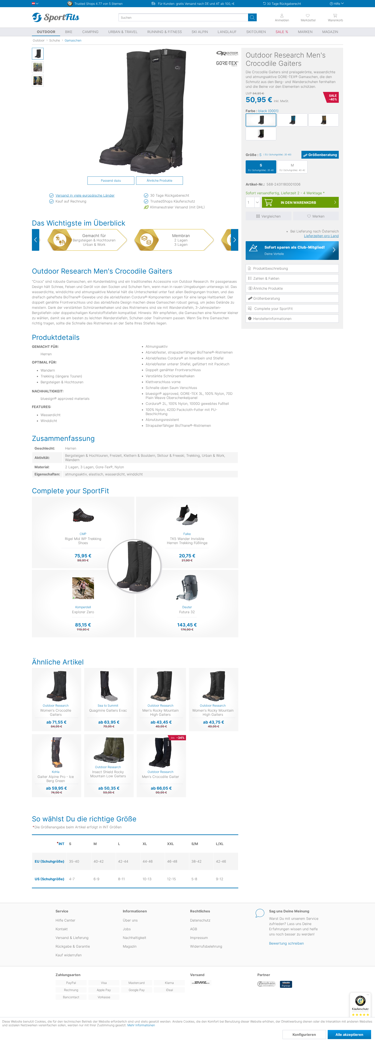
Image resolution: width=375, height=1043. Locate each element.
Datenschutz (200, 920)
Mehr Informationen (141, 1025)
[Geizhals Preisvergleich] (266, 984)
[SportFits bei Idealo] (286, 984)
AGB (193, 929)
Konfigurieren (304, 1034)
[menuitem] (304, 17)
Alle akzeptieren (349, 1034)
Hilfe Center (65, 920)
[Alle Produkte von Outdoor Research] (227, 53)
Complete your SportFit (273, 308)
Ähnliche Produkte (268, 288)
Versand (197, 975)
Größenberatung (322, 155)
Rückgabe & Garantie (73, 946)
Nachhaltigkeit (134, 937)
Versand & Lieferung (72, 937)
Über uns (130, 920)
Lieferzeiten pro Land (321, 236)
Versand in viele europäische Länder (85, 195)
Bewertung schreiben (286, 943)
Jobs (127, 929)
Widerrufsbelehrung (206, 946)
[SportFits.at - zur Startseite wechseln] (56, 17)
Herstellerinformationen (272, 318)
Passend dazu (111, 180)
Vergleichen (271, 216)
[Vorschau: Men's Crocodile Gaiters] (38, 54)
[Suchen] (252, 17)
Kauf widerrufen (69, 955)
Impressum (199, 937)
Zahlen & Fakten (266, 278)
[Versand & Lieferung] (221, 982)
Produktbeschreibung (270, 268)
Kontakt (62, 929)
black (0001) (268, 111)
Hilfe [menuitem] (337, 3)
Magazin (130, 946)
